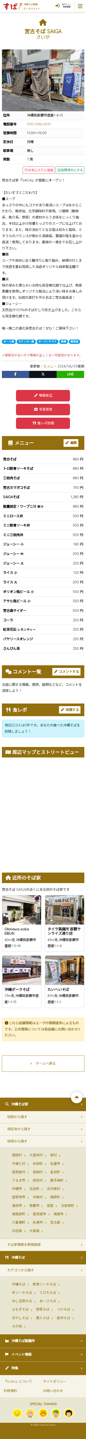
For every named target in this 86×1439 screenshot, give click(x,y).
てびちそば (47, 1292)
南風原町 (18, 1214)
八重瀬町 (18, 1222)
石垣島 (17, 1231)
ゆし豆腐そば (22, 1301)
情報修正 (45, 395)
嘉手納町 (57, 1180)
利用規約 (10, 1391)
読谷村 (38, 1180)
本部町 (38, 1164)
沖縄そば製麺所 (23, 1341)
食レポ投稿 (45, 423)
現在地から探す (19, 1129)
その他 (17, 1326)
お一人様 (9, 341)
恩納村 (38, 1172)
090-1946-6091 (39, 124)
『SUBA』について (18, 1381)
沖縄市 (17, 1189)
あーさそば (47, 1301)
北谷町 (34, 1189)
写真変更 (45, 409)
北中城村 (53, 1189)
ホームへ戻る (46, 1063)
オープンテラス (47, 341)
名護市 (55, 1164)
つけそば (63, 1309)
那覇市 (34, 1206)
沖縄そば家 (19, 1104)
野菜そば (42, 1309)
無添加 (74, 341)
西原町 (55, 1197)
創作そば (63, 1318)
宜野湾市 (18, 1197)
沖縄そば (18, 1257)
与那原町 (67, 1206)
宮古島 (55, 1222)
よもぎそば (20, 1309)
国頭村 (17, 1155)
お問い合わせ (53, 1391)
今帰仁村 (18, 1164)
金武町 (55, 1172)
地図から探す (17, 1117)
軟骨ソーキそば (44, 1284)
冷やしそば (20, 1318)
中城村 (38, 1197)
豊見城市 (39, 1214)
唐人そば (42, 1318)
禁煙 (63, 341)
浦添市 (17, 1206)
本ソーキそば (22, 1292)
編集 (73, 443)
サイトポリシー (54, 1381)
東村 (53, 1155)
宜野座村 (18, 1172)
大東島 (34, 1231)
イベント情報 (21, 1354)
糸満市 (38, 1222)
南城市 (59, 1214)
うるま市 (18, 1180)
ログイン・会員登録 (66, 5)
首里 (50, 1206)
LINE (70, 374)
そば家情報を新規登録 (24, 1244)
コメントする (68, 671)
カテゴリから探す (20, 1270)
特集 (14, 1368)
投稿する (72, 710)
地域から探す (17, 1141)
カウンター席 (26, 341)
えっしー (50, 366)
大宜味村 (36, 1155)
